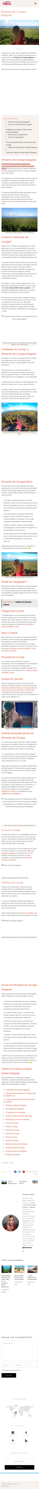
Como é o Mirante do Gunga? (20, 124)
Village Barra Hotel (13, 611)
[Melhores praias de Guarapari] (19, 1269)
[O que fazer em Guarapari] (33, 1269)
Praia (4, 1163)
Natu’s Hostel (10, 633)
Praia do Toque (11, 1137)
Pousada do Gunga (13, 657)
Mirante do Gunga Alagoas (19, 122)
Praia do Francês (12, 1140)
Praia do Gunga (11, 1126)
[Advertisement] (19, 93)
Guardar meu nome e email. (12, 1370)
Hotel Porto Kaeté (8, 688)
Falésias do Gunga (13, 1133)
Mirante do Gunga (12, 1130)
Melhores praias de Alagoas (16, 1105)
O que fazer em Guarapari (32, 1277)
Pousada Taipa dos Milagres (16, 1151)
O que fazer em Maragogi (15, 1112)
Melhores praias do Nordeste (16, 1144)
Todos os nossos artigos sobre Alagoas (21, 152)
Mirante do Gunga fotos (17, 135)
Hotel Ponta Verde (8, 690)
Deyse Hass (6, 1171)
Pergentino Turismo (9, 791)
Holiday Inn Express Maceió (26, 688)
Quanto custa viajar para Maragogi (19, 1116)
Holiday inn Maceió (13, 1154)
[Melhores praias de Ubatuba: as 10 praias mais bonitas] (7, 1269)
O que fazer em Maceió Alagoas (18, 1090)
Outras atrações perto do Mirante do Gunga (21, 143)
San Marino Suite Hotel (25, 690)
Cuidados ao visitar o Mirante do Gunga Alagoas (19, 131)
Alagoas (19, 49)
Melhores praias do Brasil (15, 1147)
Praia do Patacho (12, 1123)
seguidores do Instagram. (11, 794)
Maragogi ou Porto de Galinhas (17, 1119)
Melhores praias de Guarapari (19, 1277)
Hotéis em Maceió (12, 679)
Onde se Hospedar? (16, 137)
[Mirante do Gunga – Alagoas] (11, 1223)
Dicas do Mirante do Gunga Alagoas (22, 147)
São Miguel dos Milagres (15, 1109)
